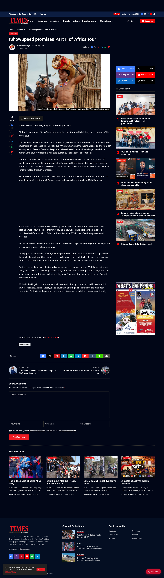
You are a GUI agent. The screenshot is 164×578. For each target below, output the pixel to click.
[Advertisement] (82, 6)
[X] (145, 14)
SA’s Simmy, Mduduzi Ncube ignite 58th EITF (61, 482)
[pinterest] (21, 556)
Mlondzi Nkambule (18, 494)
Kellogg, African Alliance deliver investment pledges (88, 559)
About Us (12, 14)
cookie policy (10, 572)
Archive (43, 14)
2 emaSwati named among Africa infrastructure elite (136, 183)
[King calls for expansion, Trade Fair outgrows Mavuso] (68, 546)
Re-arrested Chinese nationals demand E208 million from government (135, 121)
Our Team (22, 14)
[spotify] (32, 556)
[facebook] (142, 14)
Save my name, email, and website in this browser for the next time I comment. (43, 431)
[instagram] (148, 14)
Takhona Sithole (54, 494)
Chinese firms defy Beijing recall (136, 244)
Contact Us (33, 14)
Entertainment (24, 344)
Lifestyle (20, 30)
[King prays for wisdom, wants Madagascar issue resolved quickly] (135, 199)
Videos (135, 535)
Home (11, 30)
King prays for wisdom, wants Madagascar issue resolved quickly (138, 214)
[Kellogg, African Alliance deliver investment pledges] (68, 557)
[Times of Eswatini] (18, 21)
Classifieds (137, 538)
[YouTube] (151, 14)
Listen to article (31, 118)
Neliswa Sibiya (24, 46)
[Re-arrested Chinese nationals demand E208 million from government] (135, 104)
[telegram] (37, 556)
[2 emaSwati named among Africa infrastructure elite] (135, 168)
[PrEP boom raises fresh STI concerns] (135, 138)
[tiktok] (154, 14)
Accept (41, 569)
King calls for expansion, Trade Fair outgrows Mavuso (89, 547)
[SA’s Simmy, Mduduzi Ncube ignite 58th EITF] (68, 534)
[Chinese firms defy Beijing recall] (135, 230)
